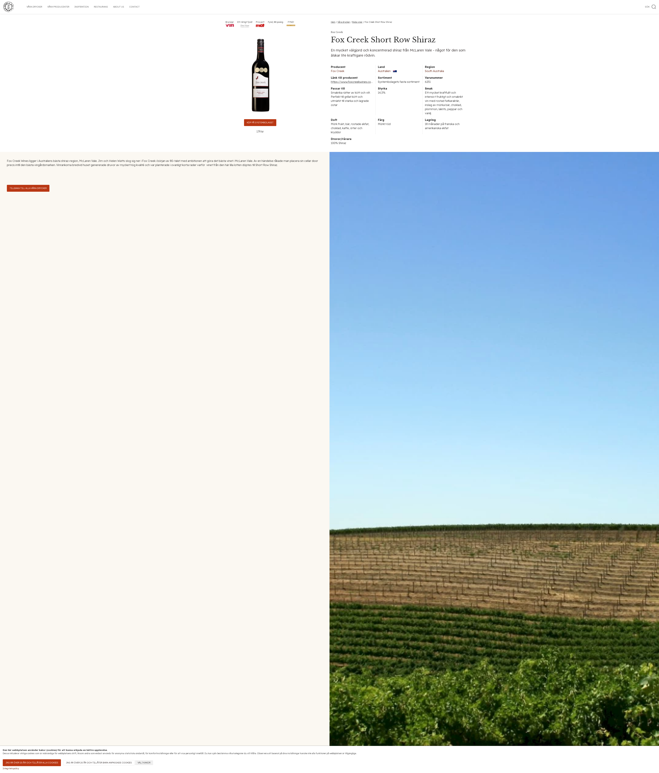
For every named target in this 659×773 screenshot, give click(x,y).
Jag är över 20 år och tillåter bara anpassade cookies (99, 762)
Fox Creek (337, 71)
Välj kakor (144, 762)
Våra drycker (34, 6)
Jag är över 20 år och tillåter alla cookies (31, 762)
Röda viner (357, 22)
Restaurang (101, 6)
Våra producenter (58, 6)
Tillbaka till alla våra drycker (28, 188)
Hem (333, 22)
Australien (384, 71)
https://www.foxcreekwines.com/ (353, 82)
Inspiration (81, 6)
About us (118, 6)
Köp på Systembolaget (260, 122)
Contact (134, 6)
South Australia (434, 71)
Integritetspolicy (11, 768)
